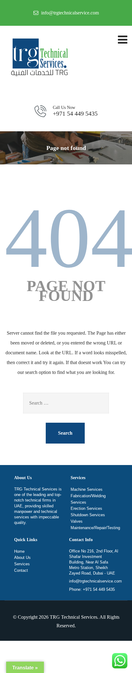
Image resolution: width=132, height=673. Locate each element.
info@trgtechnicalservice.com (95, 581)
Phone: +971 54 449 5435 (92, 589)
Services (22, 564)
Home (19, 551)
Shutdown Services (88, 515)
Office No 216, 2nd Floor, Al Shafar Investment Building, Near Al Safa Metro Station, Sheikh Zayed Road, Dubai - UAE (93, 562)
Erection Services (86, 508)
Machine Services (87, 489)
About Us (22, 557)
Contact (21, 570)
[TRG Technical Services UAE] (38, 58)
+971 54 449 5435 (75, 111)
